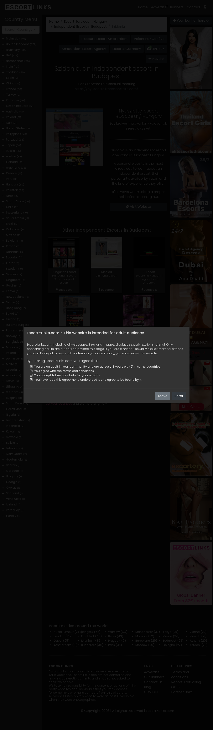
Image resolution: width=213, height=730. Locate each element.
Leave (162, 396)
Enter (179, 396)
